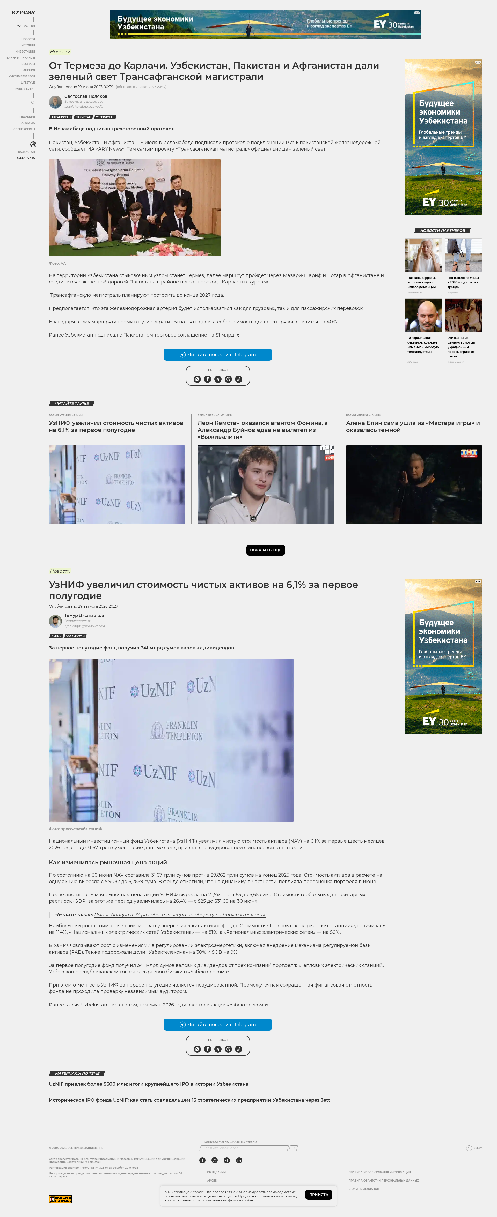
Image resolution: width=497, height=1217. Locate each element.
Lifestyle (28, 82)
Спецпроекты (24, 129)
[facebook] (202, 1160)
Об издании (216, 1172)
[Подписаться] (293, 1148)
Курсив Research (22, 76)
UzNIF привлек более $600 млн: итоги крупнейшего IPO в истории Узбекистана (148, 1084)
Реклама (28, 123)
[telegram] (227, 1160)
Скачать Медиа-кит (364, 1189)
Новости (28, 39)
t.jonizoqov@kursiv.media (84, 626)
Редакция (27, 116)
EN (33, 25)
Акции (56, 636)
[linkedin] (239, 1160)
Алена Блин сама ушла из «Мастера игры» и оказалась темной (413, 426)
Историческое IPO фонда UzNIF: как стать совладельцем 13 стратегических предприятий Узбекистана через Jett (189, 1100)
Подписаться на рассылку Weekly (230, 1142)
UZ (26, 25)
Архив (212, 1180)
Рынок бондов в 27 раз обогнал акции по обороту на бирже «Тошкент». (180, 914)
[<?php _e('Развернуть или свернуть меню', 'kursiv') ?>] (33, 144)
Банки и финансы (20, 57)
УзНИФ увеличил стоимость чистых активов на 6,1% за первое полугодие (116, 426)
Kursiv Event (25, 89)
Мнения (29, 70)
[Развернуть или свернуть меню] (33, 103)
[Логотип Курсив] (23, 12)
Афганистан (61, 117)
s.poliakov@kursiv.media (83, 106)
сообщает (74, 149)
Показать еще (265, 550)
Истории (28, 45)
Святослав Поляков (85, 96)
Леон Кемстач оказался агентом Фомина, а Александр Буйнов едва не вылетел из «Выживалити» (263, 430)
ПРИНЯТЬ (318, 1194)
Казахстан (26, 152)
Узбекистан (26, 157)
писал (115, 1005)
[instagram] (214, 1160)
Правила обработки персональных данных (384, 1180)
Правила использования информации (380, 1172)
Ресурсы (28, 64)
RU (18, 25)
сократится (164, 322)
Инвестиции (25, 51)
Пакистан (83, 117)
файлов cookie (240, 1200)
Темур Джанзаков (84, 615)
